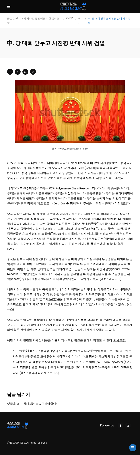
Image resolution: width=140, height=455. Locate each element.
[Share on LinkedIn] (25, 72)
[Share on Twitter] (18, 72)
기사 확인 (119, 340)
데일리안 (114, 279)
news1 (11, 248)
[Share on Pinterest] (33, 72)
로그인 (40, 403)
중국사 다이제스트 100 (43, 373)
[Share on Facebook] (10, 72)
